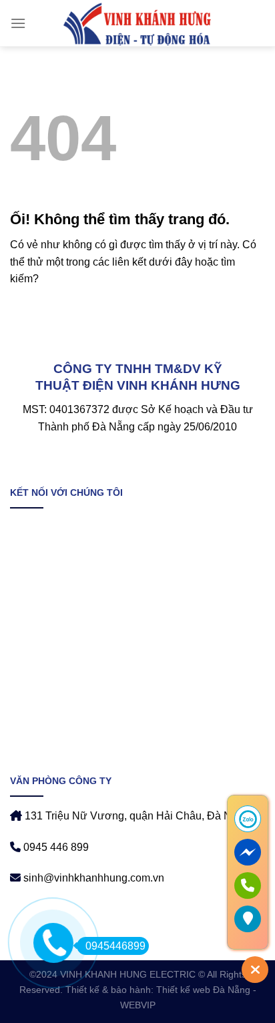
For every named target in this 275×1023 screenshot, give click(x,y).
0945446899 (115, 946)
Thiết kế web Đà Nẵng (203, 989)
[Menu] (18, 23)
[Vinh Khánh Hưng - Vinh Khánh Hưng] (138, 23)
